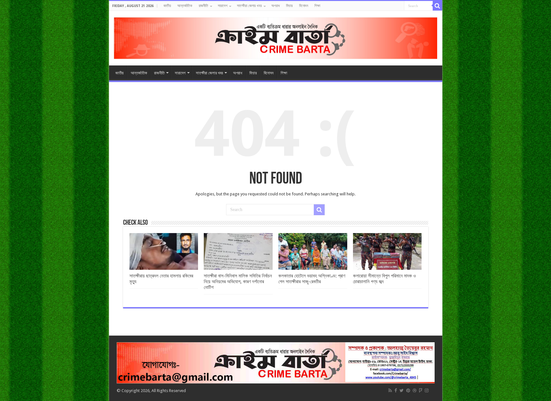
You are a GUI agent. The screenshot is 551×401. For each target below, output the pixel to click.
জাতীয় (167, 6)
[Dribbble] (414, 390)
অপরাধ (275, 6)
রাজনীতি (203, 6)
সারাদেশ (222, 6)
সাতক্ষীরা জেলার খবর (249, 6)
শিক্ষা (317, 6)
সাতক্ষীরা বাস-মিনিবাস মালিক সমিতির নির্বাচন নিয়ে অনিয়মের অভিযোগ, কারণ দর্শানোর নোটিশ (238, 281)
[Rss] (390, 390)
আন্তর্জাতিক (184, 6)
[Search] (437, 6)
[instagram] (426, 390)
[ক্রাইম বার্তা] (275, 37)
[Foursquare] (420, 390)
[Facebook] (396, 390)
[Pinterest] (408, 390)
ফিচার (289, 6)
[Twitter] (401, 390)
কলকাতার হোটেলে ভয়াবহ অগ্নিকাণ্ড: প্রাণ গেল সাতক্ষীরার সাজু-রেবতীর (311, 278)
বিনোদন (303, 6)
